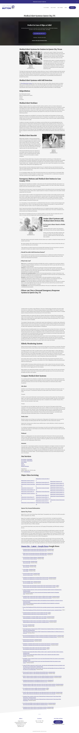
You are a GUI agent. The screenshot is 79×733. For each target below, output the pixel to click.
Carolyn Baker (25, 570)
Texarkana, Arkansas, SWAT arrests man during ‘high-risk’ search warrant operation (39, 685)
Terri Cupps (25, 626)
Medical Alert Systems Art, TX (56, 481)
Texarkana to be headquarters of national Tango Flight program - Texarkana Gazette (39, 577)
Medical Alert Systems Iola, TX (27, 487)
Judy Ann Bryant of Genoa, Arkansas (30, 558)
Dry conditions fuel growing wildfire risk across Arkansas (34, 689)
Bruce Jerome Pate (26, 562)
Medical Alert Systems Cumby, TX (27, 480)
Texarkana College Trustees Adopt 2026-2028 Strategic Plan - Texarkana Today (38, 549)
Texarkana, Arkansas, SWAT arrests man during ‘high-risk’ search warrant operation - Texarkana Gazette (43, 684)
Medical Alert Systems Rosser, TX (27, 497)
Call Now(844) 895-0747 (58, 722)
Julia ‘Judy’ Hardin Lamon (28, 574)
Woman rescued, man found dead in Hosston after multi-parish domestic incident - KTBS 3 (41, 585)
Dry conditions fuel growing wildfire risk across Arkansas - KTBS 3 (36, 688)
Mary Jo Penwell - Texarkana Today (29, 565)
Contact (72, 7)
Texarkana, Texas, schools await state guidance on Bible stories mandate (37, 597)
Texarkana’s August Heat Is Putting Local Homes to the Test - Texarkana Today (38, 707)
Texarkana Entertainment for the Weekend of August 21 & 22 (35, 681)
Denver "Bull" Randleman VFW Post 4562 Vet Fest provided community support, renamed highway (42, 610)
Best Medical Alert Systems (26, 83)
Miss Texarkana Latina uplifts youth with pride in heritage (34, 649)
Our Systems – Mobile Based (26, 460)
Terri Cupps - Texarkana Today (28, 624)
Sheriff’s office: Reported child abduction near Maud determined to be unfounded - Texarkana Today (42, 692)
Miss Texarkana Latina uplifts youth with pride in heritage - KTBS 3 (36, 647)
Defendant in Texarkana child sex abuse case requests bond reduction (37, 645)
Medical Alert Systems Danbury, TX (57, 485)
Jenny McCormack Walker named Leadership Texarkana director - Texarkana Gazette (39, 703)
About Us (23, 464)
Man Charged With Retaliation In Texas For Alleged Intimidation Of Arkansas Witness (40, 637)
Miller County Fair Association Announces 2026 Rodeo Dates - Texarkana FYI (38, 553)
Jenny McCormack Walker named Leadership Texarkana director (35, 704)
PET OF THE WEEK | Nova (28, 583)
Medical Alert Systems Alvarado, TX (57, 494)
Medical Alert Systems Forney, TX (56, 487)
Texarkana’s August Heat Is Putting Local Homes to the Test (35, 708)
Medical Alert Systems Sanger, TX (27, 482)
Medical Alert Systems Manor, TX (27, 491)
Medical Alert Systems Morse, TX (42, 495)
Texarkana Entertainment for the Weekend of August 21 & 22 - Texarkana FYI (38, 680)
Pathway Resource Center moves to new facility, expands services (36, 622)
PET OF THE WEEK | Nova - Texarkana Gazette (32, 581)
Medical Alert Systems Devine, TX (42, 482)
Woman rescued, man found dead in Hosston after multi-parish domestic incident (39, 587)
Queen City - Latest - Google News (34, 546)
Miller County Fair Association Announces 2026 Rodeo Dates (35, 554)
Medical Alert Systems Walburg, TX (43, 498)
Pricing (22, 463)
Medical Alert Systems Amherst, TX (57, 492)
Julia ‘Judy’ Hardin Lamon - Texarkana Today (31, 573)
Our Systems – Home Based (26, 459)
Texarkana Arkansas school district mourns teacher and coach (35, 614)
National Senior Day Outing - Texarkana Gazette (32, 639)
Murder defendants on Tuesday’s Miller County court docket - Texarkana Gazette (38, 616)
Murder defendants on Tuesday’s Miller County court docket (35, 618)
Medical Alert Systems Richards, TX (57, 490)
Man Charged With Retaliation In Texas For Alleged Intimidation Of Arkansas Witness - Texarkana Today (43, 635)
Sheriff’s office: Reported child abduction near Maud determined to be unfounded (39, 693)
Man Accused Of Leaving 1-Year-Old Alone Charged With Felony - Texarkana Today (39, 672)
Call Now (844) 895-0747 (39, 33)
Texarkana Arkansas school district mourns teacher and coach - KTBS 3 (37, 612)
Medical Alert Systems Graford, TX (57, 483)
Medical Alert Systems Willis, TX (42, 497)
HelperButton (9, 7)
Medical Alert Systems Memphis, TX (28, 502)
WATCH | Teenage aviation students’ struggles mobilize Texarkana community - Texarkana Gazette (42, 676)
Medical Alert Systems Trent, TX (42, 500)
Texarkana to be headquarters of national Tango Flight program (35, 579)
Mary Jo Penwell (26, 566)
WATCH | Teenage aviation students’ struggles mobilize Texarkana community (38, 677)
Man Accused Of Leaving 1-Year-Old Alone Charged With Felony (35, 673)
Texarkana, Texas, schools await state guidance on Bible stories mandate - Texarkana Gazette (41, 596)
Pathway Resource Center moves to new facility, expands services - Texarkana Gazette (40, 620)
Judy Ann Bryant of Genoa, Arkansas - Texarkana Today (33, 557)
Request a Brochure (25, 466)
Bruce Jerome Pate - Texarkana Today (30, 561)
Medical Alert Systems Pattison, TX (28, 489)
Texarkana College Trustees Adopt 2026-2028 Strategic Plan (35, 550)
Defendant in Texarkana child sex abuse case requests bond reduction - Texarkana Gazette (40, 643)
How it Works (24, 462)
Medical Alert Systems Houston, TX (57, 488)
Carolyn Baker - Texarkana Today (29, 569)
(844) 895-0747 (27, 471)
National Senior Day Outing (28, 641)
